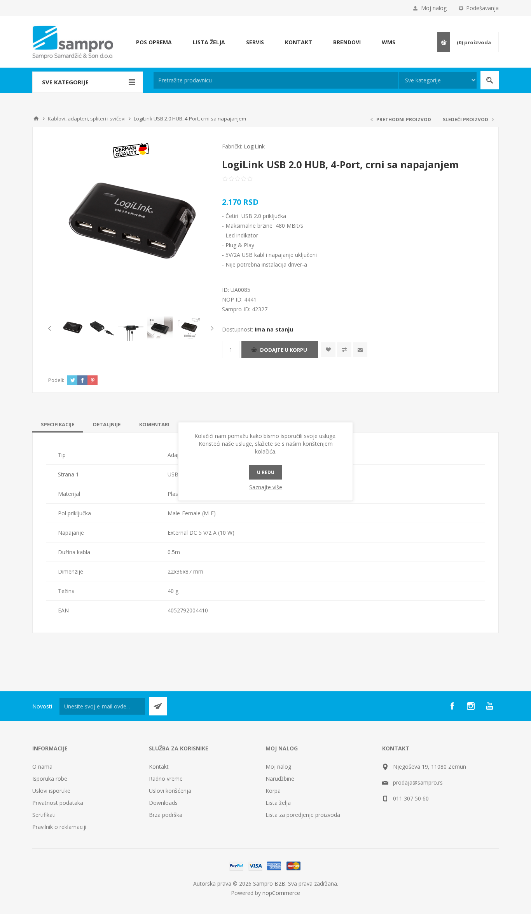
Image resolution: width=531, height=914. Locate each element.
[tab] (57, 424)
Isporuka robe (49, 778)
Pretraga (489, 80)
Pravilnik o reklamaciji (59, 826)
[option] (72, 328)
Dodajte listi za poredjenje (344, 349)
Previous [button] (51, 328)
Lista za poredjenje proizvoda (303, 814)
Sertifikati (44, 814)
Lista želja (278, 802)
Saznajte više (265, 487)
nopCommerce (281, 893)
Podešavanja (482, 8)
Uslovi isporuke (51, 790)
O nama (42, 766)
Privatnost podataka (57, 802)
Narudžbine (280, 778)
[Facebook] (452, 706)
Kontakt (159, 766)
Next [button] (210, 328)
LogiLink (254, 146)
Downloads (163, 802)
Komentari (154, 424)
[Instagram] (471, 706)
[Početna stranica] (36, 118)
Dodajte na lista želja (328, 349)
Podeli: (56, 380)
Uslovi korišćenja (170, 790)
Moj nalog (434, 8)
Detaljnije (107, 424)
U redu (265, 472)
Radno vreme (166, 778)
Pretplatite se (158, 706)
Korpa (273, 790)
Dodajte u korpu (283, 349)
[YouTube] (489, 706)
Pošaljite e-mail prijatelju (360, 349)
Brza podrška (165, 814)
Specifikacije (57, 424)
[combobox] (276, 80)
